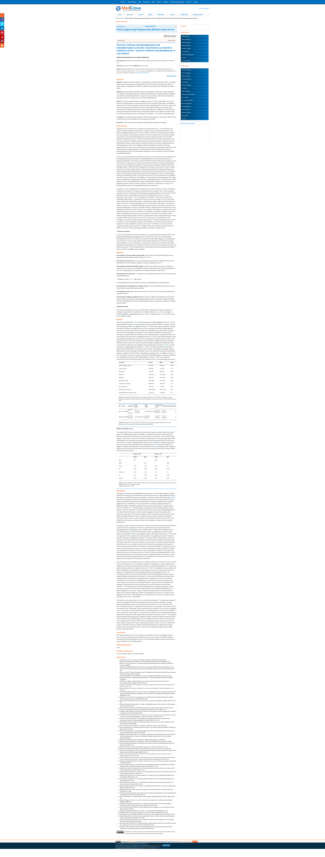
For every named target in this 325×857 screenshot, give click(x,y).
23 (135, 211)
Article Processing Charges (177, 2)
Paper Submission (132, 2)
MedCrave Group (132, 841)
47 (140, 596)
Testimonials (146, 2)
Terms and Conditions (146, 848)
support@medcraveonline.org (156, 845)
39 (169, 533)
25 (152, 219)
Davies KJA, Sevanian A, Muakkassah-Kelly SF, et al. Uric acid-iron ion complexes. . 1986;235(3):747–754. (147, 814)
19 (154, 196)
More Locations (166, 845)
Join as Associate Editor (187, 100)
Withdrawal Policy (186, 112)
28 (162, 262)
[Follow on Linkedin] (2, 28)
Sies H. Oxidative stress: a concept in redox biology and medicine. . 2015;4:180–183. (143, 660)
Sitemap (195, 2)
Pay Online (166, 2)
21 (161, 198)
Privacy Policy (153, 848)
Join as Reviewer (186, 109)
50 (134, 606)
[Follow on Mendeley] (2, 41)
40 (144, 537)
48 (158, 599)
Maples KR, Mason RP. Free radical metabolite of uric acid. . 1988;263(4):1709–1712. (144, 812)
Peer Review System (186, 79)
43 (166, 571)
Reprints (159, 2)
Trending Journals (197, 14)
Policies (172, 14)
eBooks (150, 14)
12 (153, 174)
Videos (153, 2)
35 (131, 507)
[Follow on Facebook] (2, 19)
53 (167, 636)
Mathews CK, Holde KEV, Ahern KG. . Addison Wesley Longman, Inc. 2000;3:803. (142, 739)
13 (136, 176)
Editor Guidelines (186, 91)
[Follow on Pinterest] (2, 32)
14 (161, 179)
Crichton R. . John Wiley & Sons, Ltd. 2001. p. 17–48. (143, 709)
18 (146, 194)
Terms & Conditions (186, 85)
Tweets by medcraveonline (187, 123)
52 (133, 628)
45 (123, 586)
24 (142, 215)
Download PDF (172, 76)
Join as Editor (185, 97)
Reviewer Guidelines (187, 103)
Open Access (130, 14)
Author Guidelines (186, 73)
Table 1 (136, 322)
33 (124, 503)
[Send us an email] (2, 45)
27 (160, 262)
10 (127, 166)
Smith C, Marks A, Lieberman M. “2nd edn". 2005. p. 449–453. (146, 708)
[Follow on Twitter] (2, 24)
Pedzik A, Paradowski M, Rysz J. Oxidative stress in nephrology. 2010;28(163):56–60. (145, 661)
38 (132, 531)
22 (130, 207)
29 (127, 293)
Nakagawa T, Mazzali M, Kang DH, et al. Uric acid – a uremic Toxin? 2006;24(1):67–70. (144, 810)
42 (161, 545)
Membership (184, 14)
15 (154, 183)
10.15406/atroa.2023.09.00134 (141, 73)
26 (147, 225)
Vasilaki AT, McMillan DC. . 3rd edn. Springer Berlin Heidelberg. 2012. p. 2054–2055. (145, 676)
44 (122, 586)
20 (132, 198)
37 (153, 529)
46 (136, 590)
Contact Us (188, 2)
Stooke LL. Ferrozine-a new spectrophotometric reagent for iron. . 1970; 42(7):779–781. (143, 747)
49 (119, 606)
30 (126, 302)
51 (159, 622)
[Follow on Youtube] (2, 37)
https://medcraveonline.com (185, 841)
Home (119, 14)
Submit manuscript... (122, 21)
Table (155, 444)
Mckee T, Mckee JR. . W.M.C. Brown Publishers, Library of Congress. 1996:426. (146, 741)
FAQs (140, 2)
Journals (141, 14)
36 (124, 521)
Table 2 (167, 345)
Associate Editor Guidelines (188, 94)
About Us (123, 2)
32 (146, 257)
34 (121, 507)
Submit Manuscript (186, 70)
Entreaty (184, 118)
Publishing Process (186, 106)
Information (161, 14)
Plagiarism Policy (186, 76)
